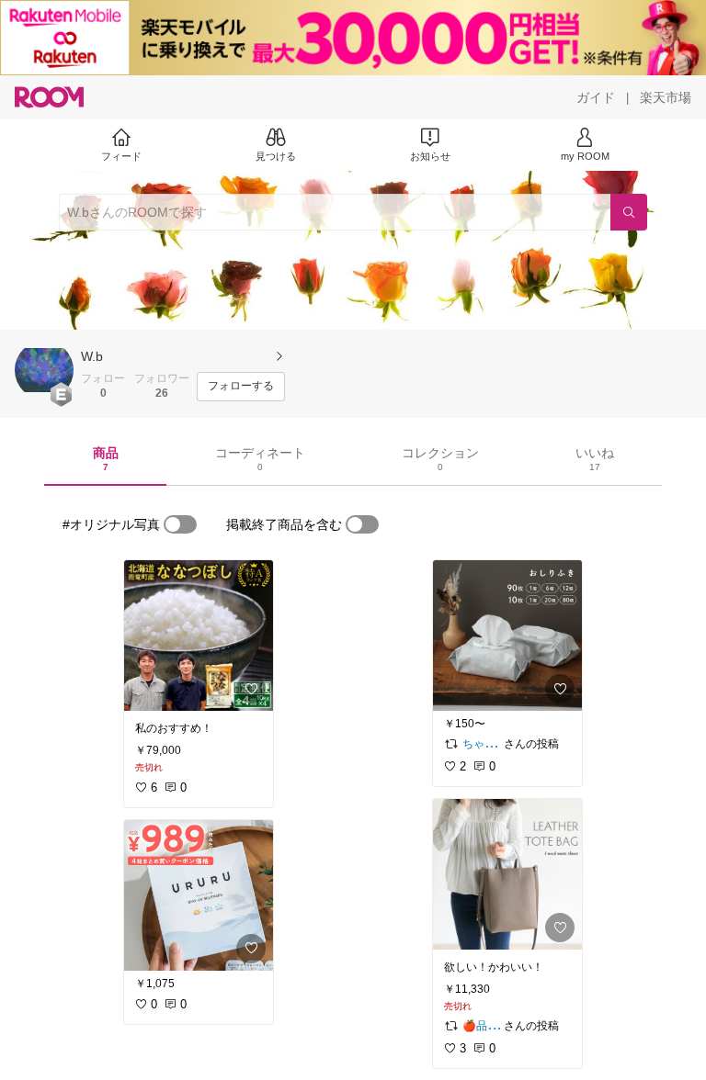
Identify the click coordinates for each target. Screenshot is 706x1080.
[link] (198, 635)
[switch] (180, 524)
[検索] (628, 212)
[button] (44, 370)
